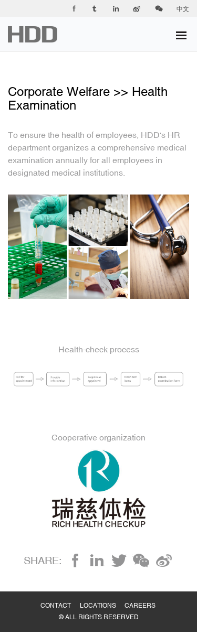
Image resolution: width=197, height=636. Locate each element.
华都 (39, 34)
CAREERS (144, 595)
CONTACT (60, 595)
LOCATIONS (102, 595)
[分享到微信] (141, 560)
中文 (183, 9)
